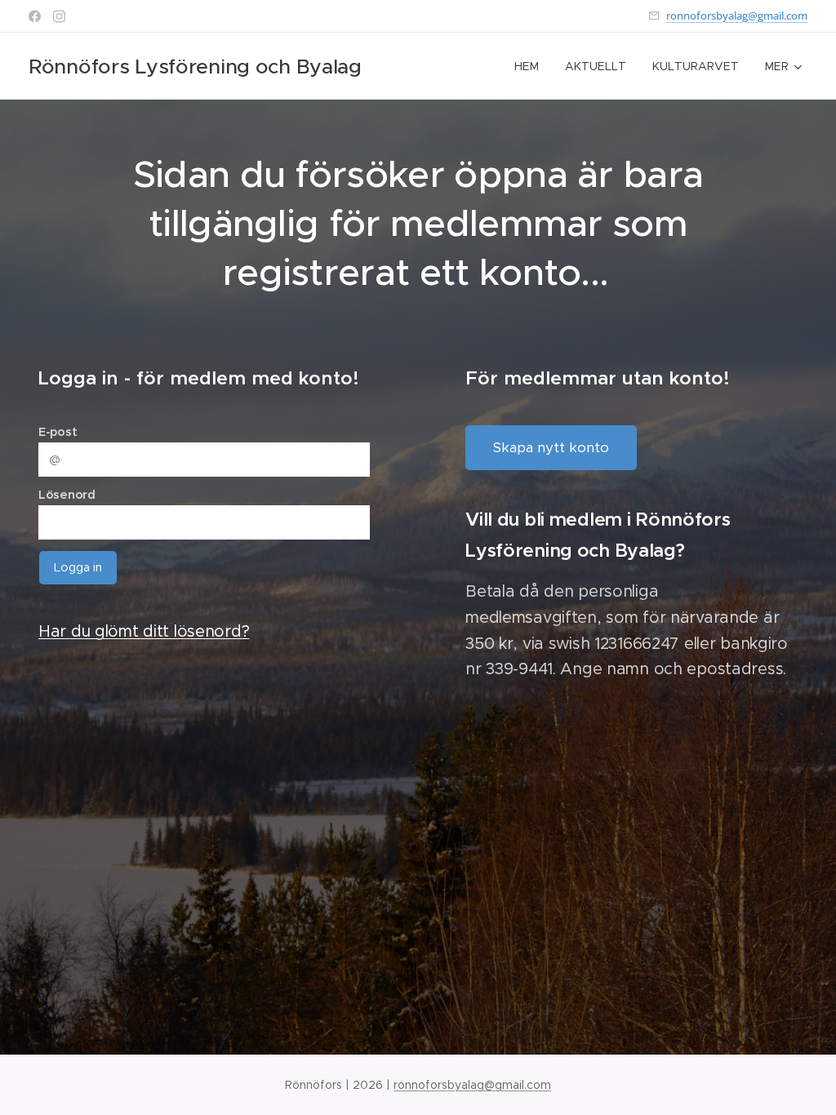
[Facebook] (34, 16)
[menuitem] (531, 66)
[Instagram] (59, 16)
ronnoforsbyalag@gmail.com (736, 15)
